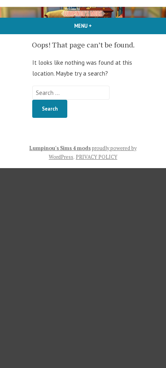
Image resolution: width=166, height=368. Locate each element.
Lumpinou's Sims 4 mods (60, 148)
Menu (96, 26)
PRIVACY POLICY (96, 157)
